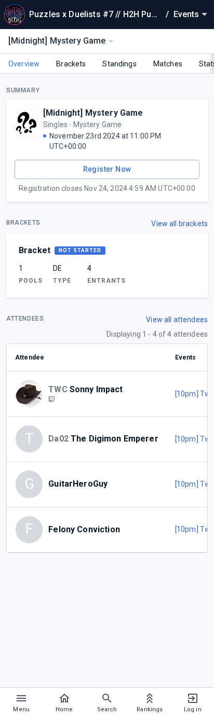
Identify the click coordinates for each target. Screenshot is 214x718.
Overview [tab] (23, 64)
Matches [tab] (167, 64)
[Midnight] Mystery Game (93, 113)
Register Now (107, 169)
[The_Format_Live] (51, 399)
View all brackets (179, 223)
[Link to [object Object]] (31, 394)
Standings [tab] (119, 64)
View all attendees (177, 319)
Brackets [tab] (71, 64)
